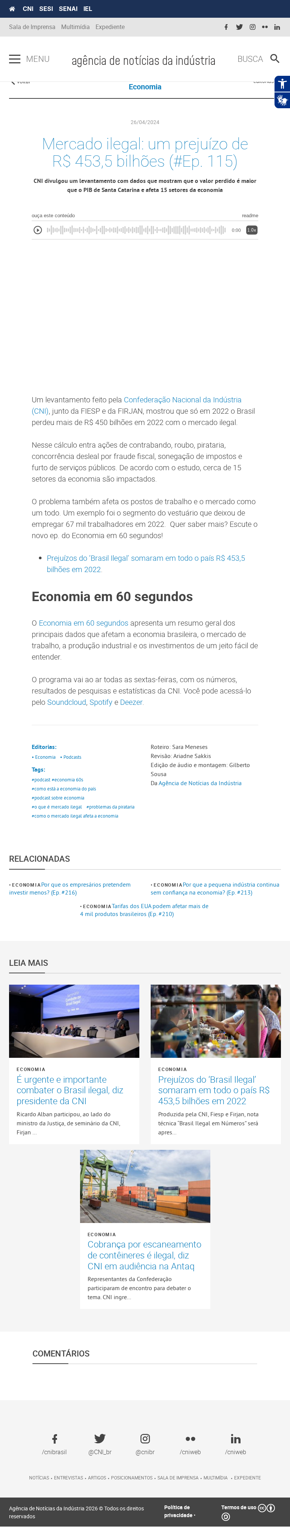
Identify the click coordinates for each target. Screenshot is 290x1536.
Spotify (101, 702)
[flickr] (265, 27)
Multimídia (75, 27)
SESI (46, 9)
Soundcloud (66, 702)
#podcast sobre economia (58, 798)
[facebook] (226, 27)
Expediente (110, 27)
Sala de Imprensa (32, 27)
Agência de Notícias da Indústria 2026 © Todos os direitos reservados (76, 1512)
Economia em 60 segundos (83, 623)
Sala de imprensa (178, 1477)
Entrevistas (68, 1477)
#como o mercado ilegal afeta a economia (75, 816)
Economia (26, 885)
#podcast (41, 779)
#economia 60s (67, 779)
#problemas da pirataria (110, 807)
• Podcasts (70, 757)
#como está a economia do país (64, 789)
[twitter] (239, 27)
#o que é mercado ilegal (57, 807)
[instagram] (252, 27)
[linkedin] (277, 27)
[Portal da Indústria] (12, 9)
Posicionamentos (132, 1477)
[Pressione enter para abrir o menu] (14, 59)
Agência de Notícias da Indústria (200, 783)
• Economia (44, 757)
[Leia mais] (74, 1021)
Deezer (131, 702)
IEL (87, 9)
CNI (28, 9)
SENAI (68, 9)
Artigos (97, 1477)
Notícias (39, 1477)
